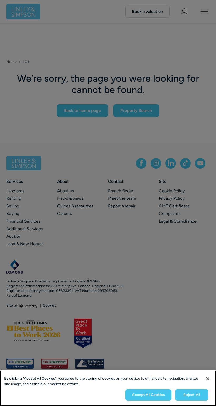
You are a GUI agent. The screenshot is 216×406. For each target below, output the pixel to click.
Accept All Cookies (148, 395)
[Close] (207, 379)
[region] (108, 388)
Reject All (191, 395)
